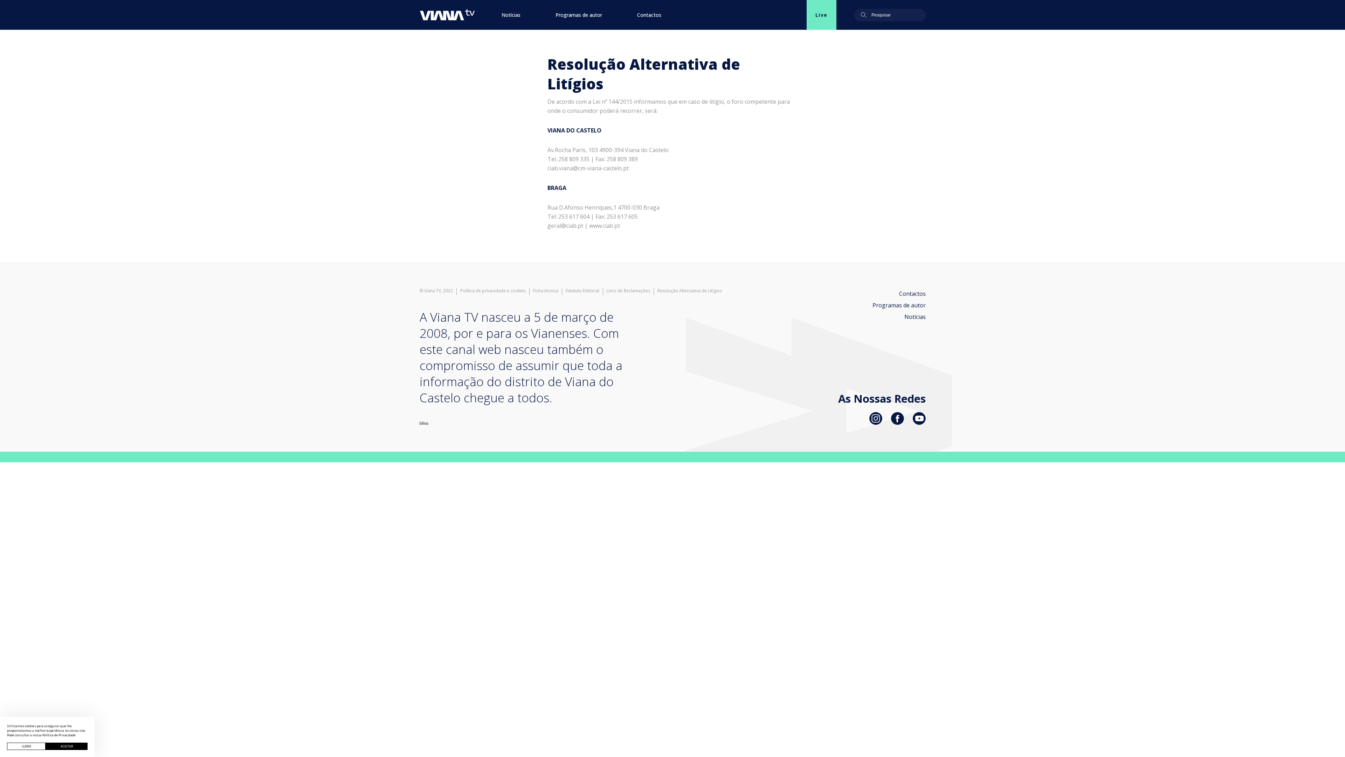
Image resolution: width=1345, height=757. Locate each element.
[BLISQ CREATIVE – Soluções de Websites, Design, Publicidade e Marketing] (424, 423)
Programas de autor (579, 15)
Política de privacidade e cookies (493, 291)
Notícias (511, 15)
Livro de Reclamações (628, 291)
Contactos (649, 15)
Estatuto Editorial (582, 291)
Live (821, 15)
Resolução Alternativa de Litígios (689, 291)
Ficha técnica (545, 291)
